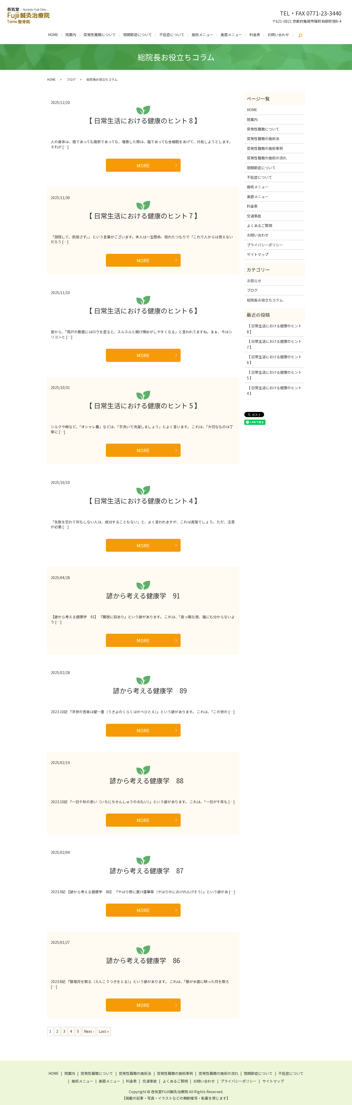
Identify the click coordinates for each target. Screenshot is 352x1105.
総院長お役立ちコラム (265, 300)
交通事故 (254, 215)
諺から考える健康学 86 (143, 960)
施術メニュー (202, 34)
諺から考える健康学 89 (143, 690)
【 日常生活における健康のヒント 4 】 (143, 500)
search (300, 35)
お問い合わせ (278, 34)
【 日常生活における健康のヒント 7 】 (143, 215)
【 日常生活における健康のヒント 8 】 (143, 120)
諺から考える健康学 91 (143, 595)
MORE (143, 165)
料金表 (254, 34)
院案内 (70, 34)
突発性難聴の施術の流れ (267, 157)
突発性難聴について (99, 34)
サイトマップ (258, 254)
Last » (104, 1031)
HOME (53, 34)
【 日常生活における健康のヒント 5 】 (143, 405)
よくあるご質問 (259, 225)
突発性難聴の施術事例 (265, 148)
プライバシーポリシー (265, 244)
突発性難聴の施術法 (263, 138)
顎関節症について (137, 34)
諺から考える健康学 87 (143, 870)
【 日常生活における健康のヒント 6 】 (143, 310)
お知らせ (254, 280)
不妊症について (172, 34)
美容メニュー (231, 34)
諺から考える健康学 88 (143, 780)
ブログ (71, 79)
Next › (89, 1031)
